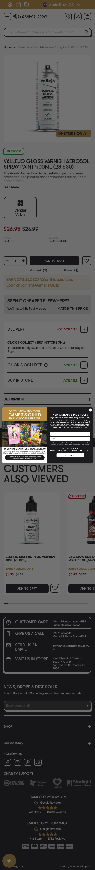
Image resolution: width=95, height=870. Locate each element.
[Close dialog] (90, 409)
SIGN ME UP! (70, 455)
